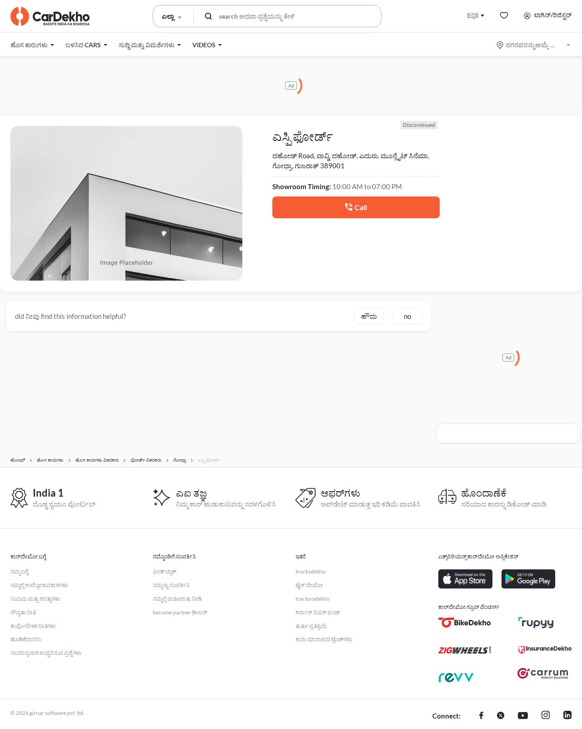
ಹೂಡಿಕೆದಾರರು (25, 639)
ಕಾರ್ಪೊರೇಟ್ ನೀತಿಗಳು (33, 626)
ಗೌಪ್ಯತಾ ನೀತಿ (23, 612)
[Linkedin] (567, 716)
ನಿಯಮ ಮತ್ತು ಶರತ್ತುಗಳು (35, 598)
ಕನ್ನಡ (472, 14)
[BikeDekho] (465, 622)
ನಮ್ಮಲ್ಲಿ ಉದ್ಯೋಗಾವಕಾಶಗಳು (39, 585)
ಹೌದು (369, 316)
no (407, 316)
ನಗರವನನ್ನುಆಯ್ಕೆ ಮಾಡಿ (534, 45)
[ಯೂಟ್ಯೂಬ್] (523, 716)
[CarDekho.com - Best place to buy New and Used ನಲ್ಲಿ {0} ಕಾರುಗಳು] (50, 16)
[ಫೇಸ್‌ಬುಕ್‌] (481, 716)
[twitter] (500, 716)
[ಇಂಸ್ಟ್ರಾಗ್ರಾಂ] (546, 716)
